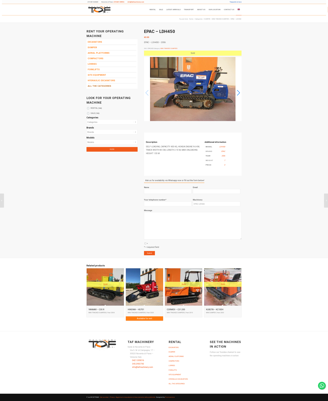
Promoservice (170, 397)
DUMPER (92, 47)
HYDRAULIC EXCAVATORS (101, 80)
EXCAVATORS (95, 42)
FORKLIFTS (94, 69)
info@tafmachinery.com (142, 367)
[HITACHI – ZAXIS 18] (2, 201)
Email (195, 187)
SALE (95, 113)
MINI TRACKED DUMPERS (168, 48)
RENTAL (96, 108)
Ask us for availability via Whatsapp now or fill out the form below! (174, 180)
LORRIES (92, 64)
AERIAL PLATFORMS (99, 53)
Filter (112, 149)
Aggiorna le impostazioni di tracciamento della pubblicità (135, 397)
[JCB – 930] (326, 201)
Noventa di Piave (112, 2)
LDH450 (222, 147)
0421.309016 (138, 360)
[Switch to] (239, 9)
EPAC (223, 151)
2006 (223, 156)
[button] (238, 93)
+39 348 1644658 (92, 2)
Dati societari (104, 397)
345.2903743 (138, 364)
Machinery (197, 200)
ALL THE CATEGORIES (99, 86)
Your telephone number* (155, 200)
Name (146, 187)
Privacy (112, 397)
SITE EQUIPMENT (97, 75)
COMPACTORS (95, 58)
